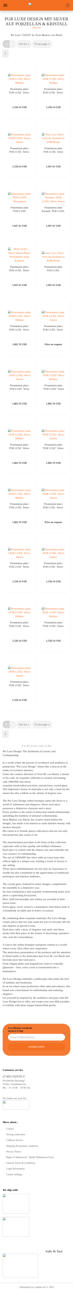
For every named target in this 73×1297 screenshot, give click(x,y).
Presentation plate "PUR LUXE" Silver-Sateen (53, 446)
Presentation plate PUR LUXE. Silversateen (53, 268)
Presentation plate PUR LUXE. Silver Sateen (53, 150)
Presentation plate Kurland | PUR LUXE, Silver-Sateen (53, 209)
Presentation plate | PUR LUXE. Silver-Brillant (19, 91)
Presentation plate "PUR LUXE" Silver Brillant (53, 387)
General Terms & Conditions (20, 1163)
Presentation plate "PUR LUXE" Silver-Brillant (53, 624)
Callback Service (14, 1140)
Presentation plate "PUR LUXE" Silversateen (19, 209)
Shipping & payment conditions (22, 1146)
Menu (5, 5)
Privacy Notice (13, 1151)
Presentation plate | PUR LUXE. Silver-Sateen (19, 150)
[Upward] (63, 1292)
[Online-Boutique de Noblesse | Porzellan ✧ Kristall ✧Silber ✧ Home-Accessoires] (36, 5)
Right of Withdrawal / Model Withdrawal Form (30, 1157)
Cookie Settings (14, 1174)
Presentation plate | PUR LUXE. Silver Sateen (19, 387)
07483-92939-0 (14, 1076)
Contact (10, 1128)
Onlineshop (25, 1287)
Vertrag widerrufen (15, 1134)
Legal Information (15, 1168)
